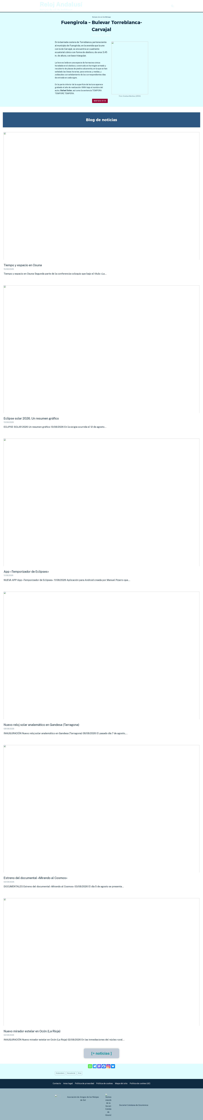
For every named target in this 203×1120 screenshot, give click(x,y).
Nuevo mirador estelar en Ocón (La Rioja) (32, 1031)
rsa (79, 1073)
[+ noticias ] (101, 1053)
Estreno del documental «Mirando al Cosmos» (35, 878)
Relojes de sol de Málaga (101, 17)
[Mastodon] (99, 1066)
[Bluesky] (113, 1066)
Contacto (57, 1083)
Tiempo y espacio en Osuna (23, 265)
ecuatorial (71, 1073)
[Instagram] (108, 1066)
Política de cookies (104, 1083)
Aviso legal (68, 1083)
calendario (60, 1073)
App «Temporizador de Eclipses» (26, 571)
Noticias (164, 6)
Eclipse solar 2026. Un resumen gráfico (31, 418)
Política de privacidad (84, 1083)
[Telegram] (95, 1066)
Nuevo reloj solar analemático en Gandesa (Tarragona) (41, 725)
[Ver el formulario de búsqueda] (172, 6)
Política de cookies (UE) (140, 1083)
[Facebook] (104, 1066)
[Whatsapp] (90, 1066)
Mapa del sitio (121, 1083)
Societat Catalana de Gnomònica (133, 1105)
